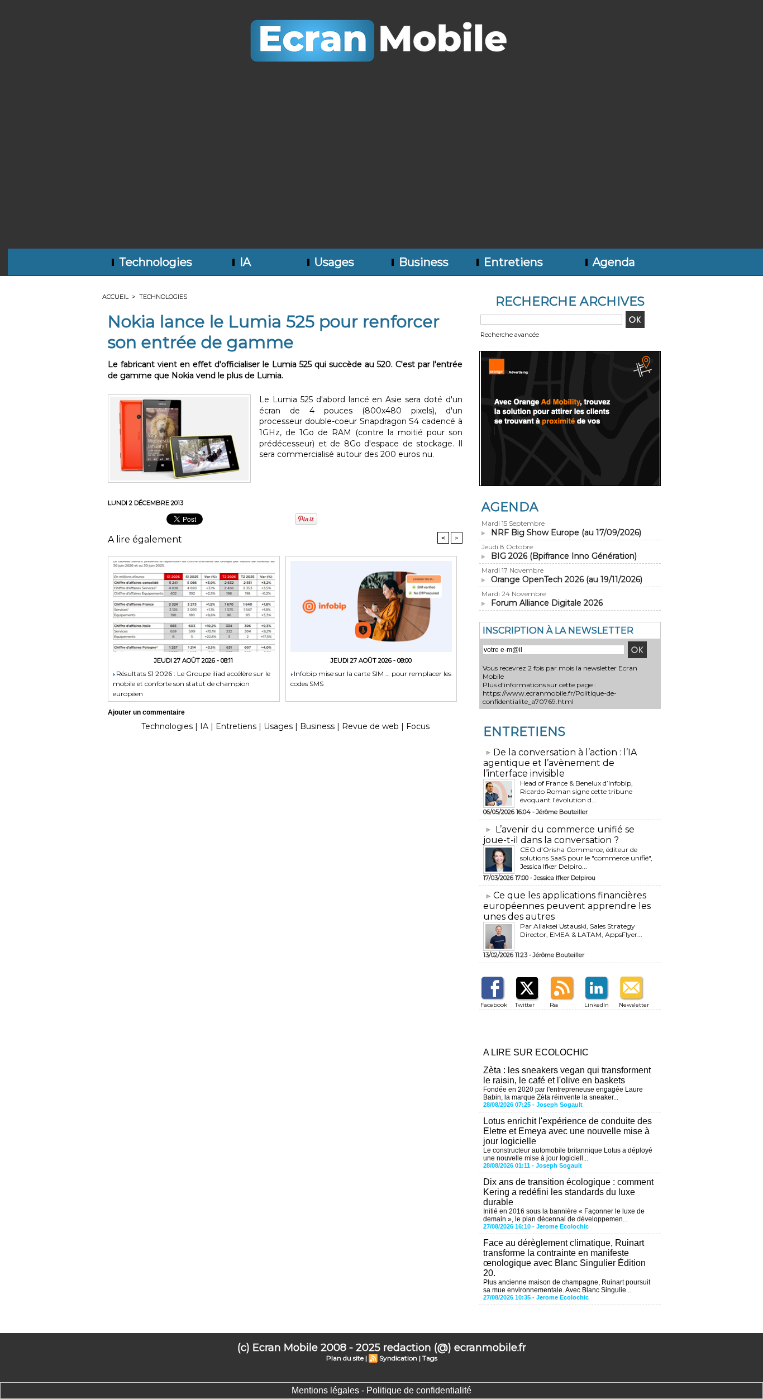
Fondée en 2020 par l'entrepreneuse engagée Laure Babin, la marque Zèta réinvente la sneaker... (563, 1093)
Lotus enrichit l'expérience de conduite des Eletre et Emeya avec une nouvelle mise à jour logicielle (567, 1131)
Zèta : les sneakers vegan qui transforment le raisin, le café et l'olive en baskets (567, 1075)
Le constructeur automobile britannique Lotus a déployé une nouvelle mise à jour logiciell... (567, 1154)
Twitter (525, 1004)
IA (244, 262)
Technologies (154, 262)
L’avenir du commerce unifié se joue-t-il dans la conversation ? (559, 834)
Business (422, 262)
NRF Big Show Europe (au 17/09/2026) (566, 532)
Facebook (493, 1004)
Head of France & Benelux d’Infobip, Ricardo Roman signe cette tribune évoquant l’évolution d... (576, 791)
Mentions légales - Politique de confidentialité (381, 1390)
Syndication (398, 1358)
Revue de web (370, 726)
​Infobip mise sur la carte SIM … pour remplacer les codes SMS (370, 678)
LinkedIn (596, 1004)
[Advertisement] (381, 165)
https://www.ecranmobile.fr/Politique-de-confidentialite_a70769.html (550, 697)
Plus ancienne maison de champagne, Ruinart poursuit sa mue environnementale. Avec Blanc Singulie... (566, 1286)
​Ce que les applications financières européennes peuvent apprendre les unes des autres (567, 906)
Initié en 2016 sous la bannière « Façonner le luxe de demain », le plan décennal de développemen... (564, 1215)
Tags (429, 1358)
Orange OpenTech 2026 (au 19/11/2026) (566, 579)
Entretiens (512, 262)
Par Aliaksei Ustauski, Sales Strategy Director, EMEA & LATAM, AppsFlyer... (581, 930)
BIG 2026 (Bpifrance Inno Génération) (564, 556)
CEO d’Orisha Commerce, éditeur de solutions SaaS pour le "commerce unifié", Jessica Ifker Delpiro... (586, 857)
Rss (554, 1004)
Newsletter (634, 1004)
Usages (333, 262)
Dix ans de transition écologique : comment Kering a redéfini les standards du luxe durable (568, 1192)
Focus (418, 726)
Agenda (612, 262)
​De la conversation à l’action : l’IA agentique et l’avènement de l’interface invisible (560, 763)
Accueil (115, 297)
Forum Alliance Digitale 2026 (547, 603)
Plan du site (345, 1358)
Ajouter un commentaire (146, 712)
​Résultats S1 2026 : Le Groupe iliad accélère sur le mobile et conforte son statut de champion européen (191, 683)
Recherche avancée (509, 335)
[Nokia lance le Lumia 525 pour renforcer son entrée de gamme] (179, 397)
